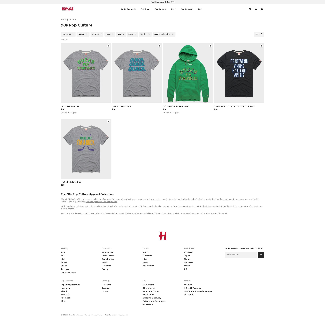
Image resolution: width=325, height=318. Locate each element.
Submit (261, 254)
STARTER (188, 252)
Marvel (187, 266)
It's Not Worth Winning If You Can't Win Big (234, 106)
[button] (261, 9)
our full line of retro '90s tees (96, 213)
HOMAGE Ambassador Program (198, 291)
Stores (105, 291)
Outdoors (106, 266)
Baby (145, 262)
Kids (145, 259)
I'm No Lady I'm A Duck (71, 182)
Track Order (148, 294)
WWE (104, 262)
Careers (105, 288)
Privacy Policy (97, 315)
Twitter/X (65, 294)
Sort (257, 34)
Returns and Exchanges (154, 301)
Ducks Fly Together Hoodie (175, 106)
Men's (145, 252)
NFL (63, 256)
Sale (199, 9)
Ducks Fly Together (70, 106)
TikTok (64, 291)
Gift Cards (188, 294)
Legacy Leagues (68, 272)
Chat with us (149, 288)
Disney (187, 259)
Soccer (64, 266)
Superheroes (108, 259)
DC (185, 269)
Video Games (108, 256)
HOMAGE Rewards (192, 288)
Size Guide (148, 304)
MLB (63, 252)
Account (188, 285)
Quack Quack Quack (121, 106)
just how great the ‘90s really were (101, 202)
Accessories (148, 266)
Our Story (106, 285)
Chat (63, 301)
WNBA (64, 262)
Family (105, 269)
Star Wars (188, 262)
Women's (147, 256)
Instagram (65, 288)
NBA (63, 259)
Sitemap (80, 315)
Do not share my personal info (116, 315)
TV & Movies (107, 252)
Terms (87, 315)
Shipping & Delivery (152, 298)
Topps (187, 256)
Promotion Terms (151, 291)
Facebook (65, 298)
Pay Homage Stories (70, 285)
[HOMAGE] (68, 9)
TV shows (143, 206)
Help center (148, 285)
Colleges (65, 269)
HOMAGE (71, 315)
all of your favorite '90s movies (125, 206)
